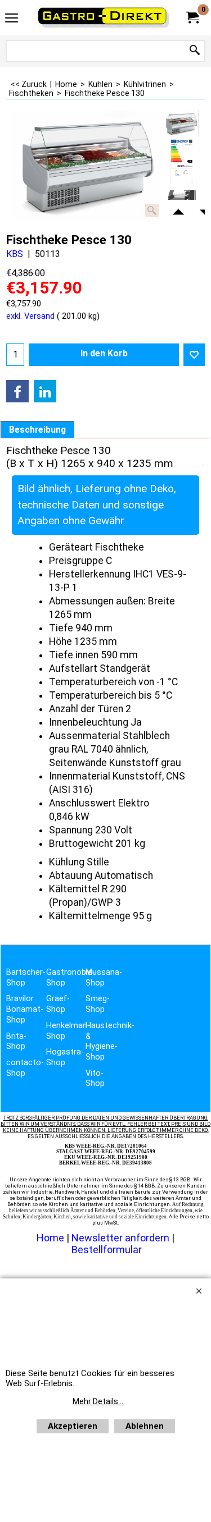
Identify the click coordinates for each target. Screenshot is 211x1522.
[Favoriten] (194, 354)
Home (50, 1238)
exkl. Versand (30, 316)
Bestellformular (106, 1249)
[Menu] (11, 18)
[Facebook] (17, 391)
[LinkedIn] (45, 391)
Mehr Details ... (99, 1401)
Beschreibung (37, 430)
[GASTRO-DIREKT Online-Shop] (103, 17)
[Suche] (195, 50)
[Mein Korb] (191, 18)
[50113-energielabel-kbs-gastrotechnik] (181, 161)
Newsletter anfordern (121, 1238)
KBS (14, 254)
